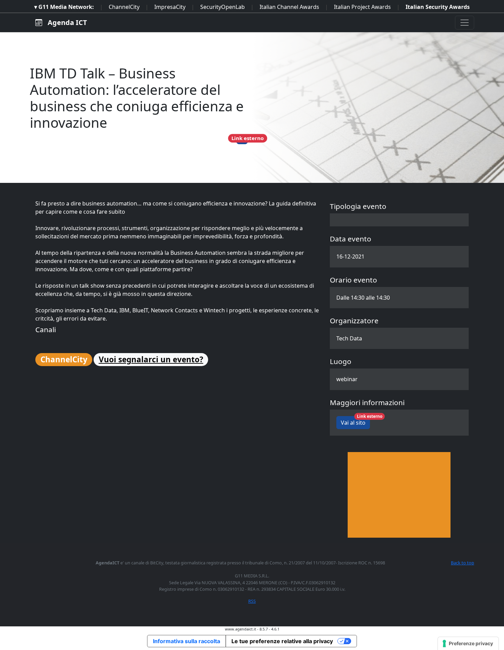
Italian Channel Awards (289, 7)
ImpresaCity (169, 7)
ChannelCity (124, 7)
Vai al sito (355, 421)
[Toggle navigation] (464, 22)
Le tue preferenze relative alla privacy (282, 641)
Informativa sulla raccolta (186, 641)
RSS (252, 601)
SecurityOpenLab (222, 7)
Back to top (462, 563)
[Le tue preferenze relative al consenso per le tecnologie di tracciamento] (468, 643)
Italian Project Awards (362, 7)
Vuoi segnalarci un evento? (151, 359)
